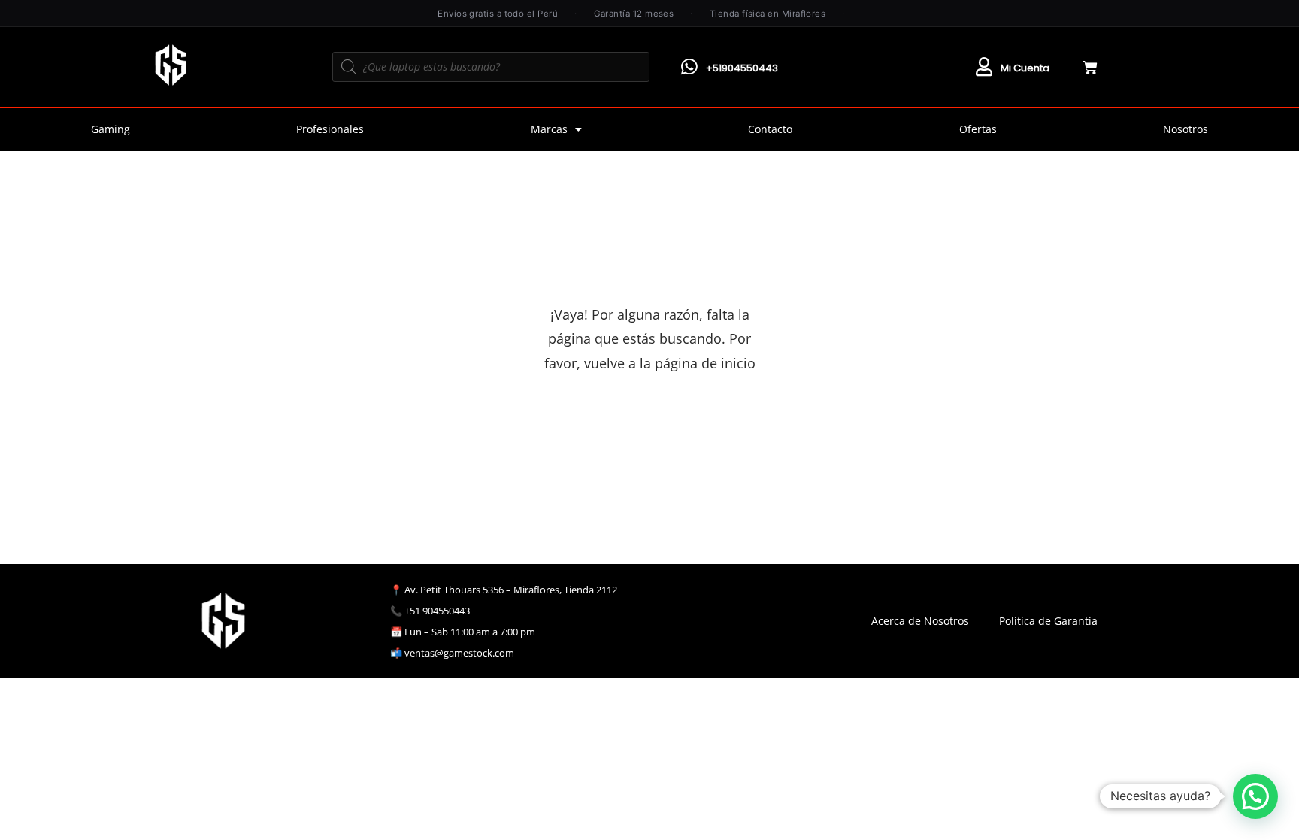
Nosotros (1185, 129)
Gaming (110, 129)
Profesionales (330, 129)
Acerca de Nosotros (920, 621)
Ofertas (978, 129)
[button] (1255, 796)
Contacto (770, 129)
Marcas (549, 129)
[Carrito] (1090, 67)
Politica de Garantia (1048, 621)
